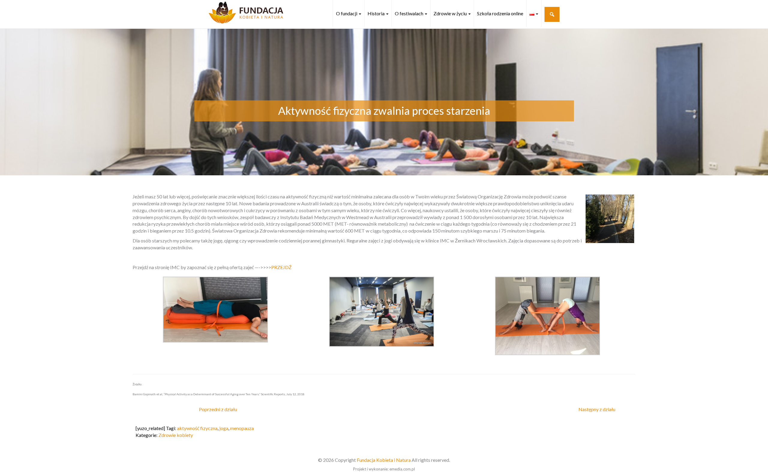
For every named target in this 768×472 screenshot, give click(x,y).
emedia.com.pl (402, 469)
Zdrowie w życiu (451, 13)
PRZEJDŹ (281, 267)
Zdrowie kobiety (175, 435)
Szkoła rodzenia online (500, 13)
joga (223, 428)
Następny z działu (596, 409)
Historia (377, 13)
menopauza (242, 428)
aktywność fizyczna (197, 428)
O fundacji (347, 13)
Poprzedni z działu (218, 409)
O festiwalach (409, 13)
